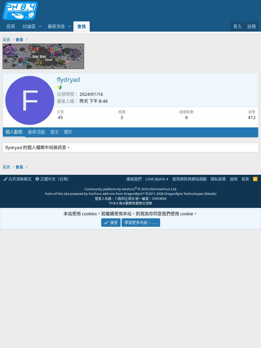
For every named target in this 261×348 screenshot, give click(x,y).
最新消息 (56, 26)
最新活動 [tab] (36, 132)
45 (60, 117)
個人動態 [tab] (14, 132)
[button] (40, 26)
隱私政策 (218, 178)
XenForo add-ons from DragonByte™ (117, 193)
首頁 (10, 26)
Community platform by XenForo (130, 189)
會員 (81, 26)
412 (252, 117)
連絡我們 (134, 178)
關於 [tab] (68, 132)
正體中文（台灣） (55, 178)
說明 (234, 178)
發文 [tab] (54, 132)
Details (210, 193)
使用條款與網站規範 (189, 178)
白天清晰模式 (19, 178)
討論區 (29, 26)
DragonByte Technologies (183, 193)
